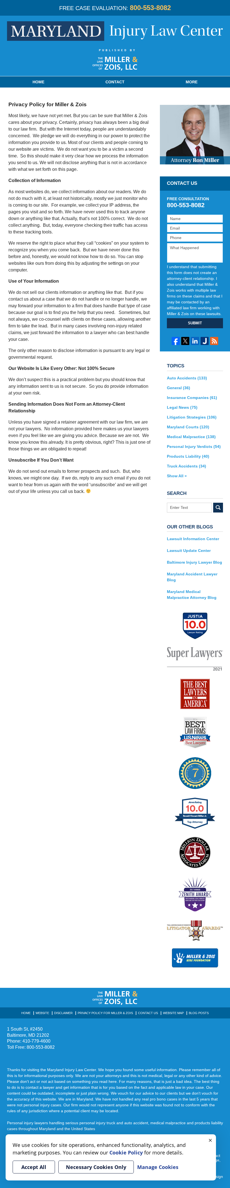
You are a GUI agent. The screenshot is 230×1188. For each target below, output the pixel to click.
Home (38, 82)
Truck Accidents (186, 466)
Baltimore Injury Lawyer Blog (194, 562)
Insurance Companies (192, 397)
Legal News (182, 407)
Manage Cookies (157, 1167)
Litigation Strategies (192, 417)
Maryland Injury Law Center (115, 31)
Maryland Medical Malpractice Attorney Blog (192, 594)
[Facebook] (176, 341)
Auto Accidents (187, 378)
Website (42, 1013)
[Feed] (214, 341)
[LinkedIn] (195, 341)
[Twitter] (185, 341)
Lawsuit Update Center (189, 550)
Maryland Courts (188, 427)
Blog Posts (199, 1013)
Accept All (33, 1167)
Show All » (177, 476)
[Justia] (205, 341)
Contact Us (148, 1013)
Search (218, 507)
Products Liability (188, 456)
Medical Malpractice (191, 436)
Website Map (173, 1013)
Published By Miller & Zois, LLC (115, 59)
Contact (115, 82)
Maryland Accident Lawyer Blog (192, 577)
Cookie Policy (126, 1152)
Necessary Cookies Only (96, 1167)
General (178, 388)
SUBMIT (195, 323)
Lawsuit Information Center (193, 539)
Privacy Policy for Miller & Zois (105, 1013)
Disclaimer (63, 1013)
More (191, 82)
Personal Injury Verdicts (194, 446)
